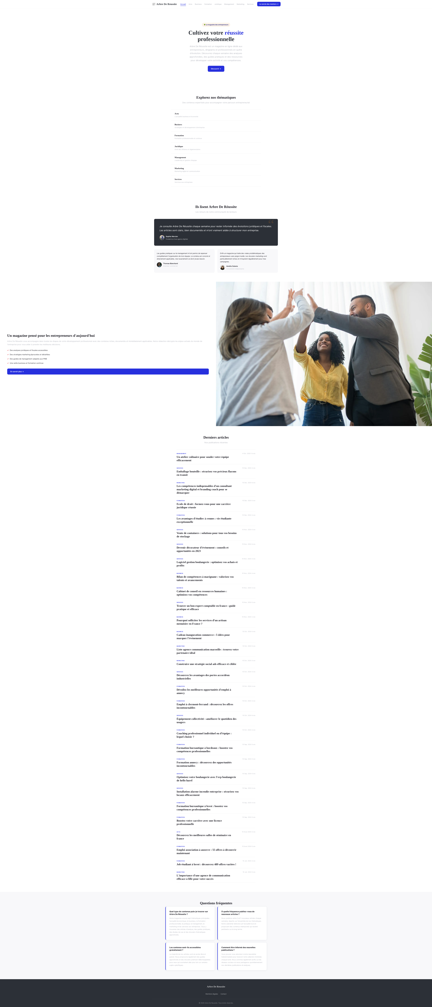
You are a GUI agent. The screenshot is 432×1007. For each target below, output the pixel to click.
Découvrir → (216, 69)
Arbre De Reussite (164, 4)
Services (250, 4)
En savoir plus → (17, 371)
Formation (208, 4)
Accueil (183, 4)
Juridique (218, 4)
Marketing (240, 4)
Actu (190, 4)
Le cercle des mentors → (268, 4)
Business (198, 4)
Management (229, 4)
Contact (223, 994)
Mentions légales (212, 994)
